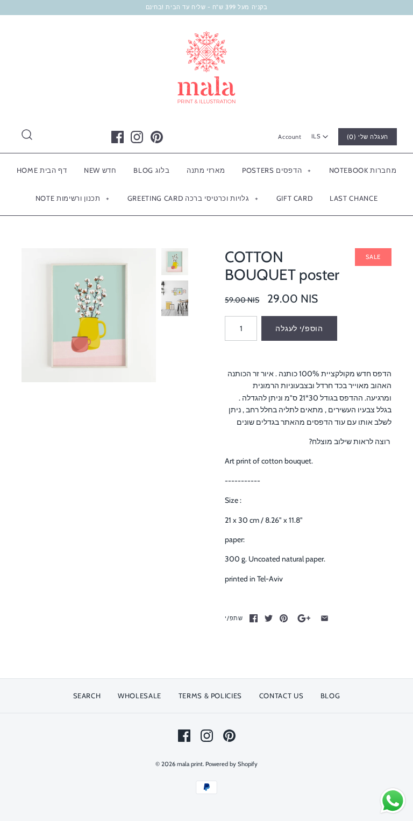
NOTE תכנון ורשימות (72, 198)
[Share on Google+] (304, 618)
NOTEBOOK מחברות (363, 170)
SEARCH (87, 695)
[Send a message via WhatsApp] (393, 801)
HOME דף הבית (42, 170)
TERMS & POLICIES (210, 695)
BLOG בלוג (151, 170)
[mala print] (206, 32)
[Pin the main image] (284, 618)
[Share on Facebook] (254, 618)
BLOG (330, 695)
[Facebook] (117, 137)
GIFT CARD (294, 198)
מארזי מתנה (206, 170)
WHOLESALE (139, 695)
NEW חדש (100, 170)
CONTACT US (281, 695)
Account (289, 137)
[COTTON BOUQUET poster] (89, 315)
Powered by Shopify (231, 764)
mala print (190, 764)
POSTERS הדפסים (276, 170)
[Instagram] (137, 137)
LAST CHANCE (354, 198)
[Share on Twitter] (269, 618)
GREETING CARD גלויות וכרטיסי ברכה (192, 198)
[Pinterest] (157, 137)
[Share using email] (325, 618)
